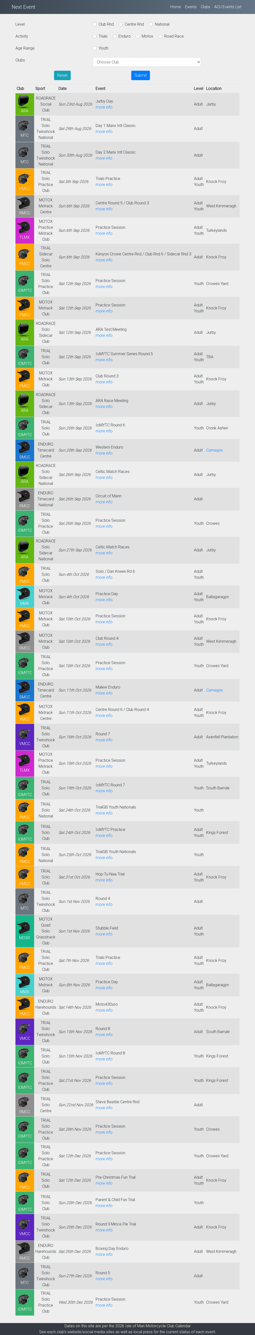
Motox (147, 36)
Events (191, 6)
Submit (140, 75)
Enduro (125, 36)
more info (104, 107)
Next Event (23, 7)
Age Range (25, 48)
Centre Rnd (134, 24)
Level (20, 24)
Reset (62, 75)
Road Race (174, 36)
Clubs (205, 6)
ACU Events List (227, 6)
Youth (103, 48)
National (162, 24)
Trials (103, 36)
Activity (21, 36)
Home (175, 6)
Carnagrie (214, 450)
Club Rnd (106, 24)
